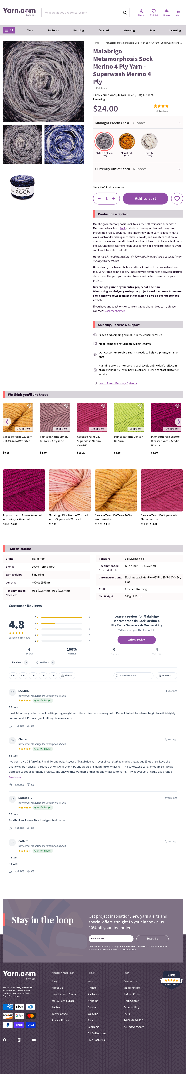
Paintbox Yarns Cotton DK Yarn (128, 439)
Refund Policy (132, 994)
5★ (13, 675)
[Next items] (179, 422)
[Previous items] (7, 422)
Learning (175, 30)
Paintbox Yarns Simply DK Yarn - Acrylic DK (54, 439)
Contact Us (131, 981)
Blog (55, 981)
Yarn (30, 30)
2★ (43, 675)
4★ (23, 675)
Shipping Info (132, 988)
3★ (33, 675)
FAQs (127, 1014)
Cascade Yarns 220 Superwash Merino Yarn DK (89, 441)
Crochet (104, 30)
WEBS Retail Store (63, 1001)
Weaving (129, 30)
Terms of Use (60, 1014)
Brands (92, 988)
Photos (68, 675)
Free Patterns (96, 1040)
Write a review (136, 640)
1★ (53, 675)
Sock (123, 228)
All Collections (97, 1033)
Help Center (131, 1001)
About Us (57, 988)
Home (96, 43)
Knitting (78, 30)
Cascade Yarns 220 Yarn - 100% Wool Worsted (17, 439)
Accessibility (131, 1007)
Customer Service (114, 311)
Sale (152, 30)
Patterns (53, 30)
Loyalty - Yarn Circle (64, 994)
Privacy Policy (129, 949)
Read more (15, 777)
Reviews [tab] (19, 662)
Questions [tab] (45, 662)
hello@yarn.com (134, 1027)
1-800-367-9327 (133, 1020)
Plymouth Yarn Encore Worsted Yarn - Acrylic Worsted (165, 441)
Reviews (57, 1007)
